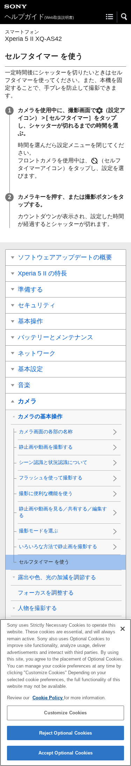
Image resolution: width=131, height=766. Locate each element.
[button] (124, 17)
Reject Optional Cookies (65, 733)
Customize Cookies (65, 712)
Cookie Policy (48, 697)
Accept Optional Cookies (65, 753)
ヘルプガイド (39, 16)
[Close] (122, 628)
